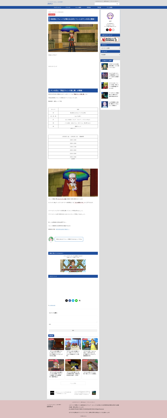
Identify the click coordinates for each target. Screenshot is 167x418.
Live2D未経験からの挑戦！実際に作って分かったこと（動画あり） (114, 104)
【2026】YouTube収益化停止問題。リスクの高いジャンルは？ (114, 66)
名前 (50, 324)
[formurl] (113, 30)
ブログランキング (57, 7)
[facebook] (69, 300)
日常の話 (89, 7)
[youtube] (110, 30)
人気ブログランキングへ (73, 272)
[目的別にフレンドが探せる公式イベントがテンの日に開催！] (73, 300)
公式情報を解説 (52, 305)
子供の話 (99, 7)
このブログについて (98, 1)
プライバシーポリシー (114, 1)
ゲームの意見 (109, 7)
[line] (76, 300)
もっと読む (73, 383)
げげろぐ (50, 3)
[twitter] (66, 300)
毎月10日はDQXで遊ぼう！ (63, 229)
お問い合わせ (106, 1)
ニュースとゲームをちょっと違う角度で (54, 404)
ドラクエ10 (67, 7)
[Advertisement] (73, 78)
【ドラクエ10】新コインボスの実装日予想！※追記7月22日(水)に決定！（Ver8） (73, 374)
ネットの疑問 (78, 7)
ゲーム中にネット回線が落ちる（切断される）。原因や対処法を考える (114, 94)
